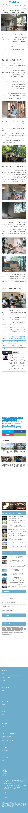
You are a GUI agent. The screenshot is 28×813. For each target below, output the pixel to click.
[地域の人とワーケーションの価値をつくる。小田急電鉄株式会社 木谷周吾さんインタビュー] (4, 582)
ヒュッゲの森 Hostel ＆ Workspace (16, 336)
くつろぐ (18, 427)
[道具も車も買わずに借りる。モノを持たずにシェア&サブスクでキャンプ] (4, 547)
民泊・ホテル (4, 690)
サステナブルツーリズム (6, 627)
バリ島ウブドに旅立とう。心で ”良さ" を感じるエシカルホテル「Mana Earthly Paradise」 (16, 534)
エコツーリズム (19, 632)
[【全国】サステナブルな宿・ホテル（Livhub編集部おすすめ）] (4, 518)
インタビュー (4, 707)
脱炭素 (10, 634)
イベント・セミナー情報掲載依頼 (10, 602)
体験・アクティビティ (12, 417)
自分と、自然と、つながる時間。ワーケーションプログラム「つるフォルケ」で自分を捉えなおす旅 (14, 347)
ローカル (3, 632)
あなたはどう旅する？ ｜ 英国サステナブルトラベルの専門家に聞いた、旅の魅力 (16, 525)
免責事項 (4, 760)
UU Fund (23, 780)
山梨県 (4, 421)
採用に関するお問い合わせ (8, 610)
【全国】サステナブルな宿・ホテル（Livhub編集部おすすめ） (15, 517)
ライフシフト (5, 427)
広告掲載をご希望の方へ (7, 606)
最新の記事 (16, 352)
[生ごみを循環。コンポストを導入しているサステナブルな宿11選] (4, 522)
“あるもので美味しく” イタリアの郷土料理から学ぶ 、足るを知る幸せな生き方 (16, 538)
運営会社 (4, 753)
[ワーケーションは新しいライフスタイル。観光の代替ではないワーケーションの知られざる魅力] (4, 574)
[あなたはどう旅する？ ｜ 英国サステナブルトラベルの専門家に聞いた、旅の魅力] (4, 527)
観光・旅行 (4, 673)
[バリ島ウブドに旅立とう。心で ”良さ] (4, 535)
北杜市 (21, 423)
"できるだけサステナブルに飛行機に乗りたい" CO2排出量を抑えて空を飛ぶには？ (16, 530)
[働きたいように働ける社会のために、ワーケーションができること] (4, 570)
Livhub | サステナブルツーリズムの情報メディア (12, 809)
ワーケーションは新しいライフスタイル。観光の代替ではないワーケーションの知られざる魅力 (16, 574)
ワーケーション (5, 419)
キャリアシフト (12, 427)
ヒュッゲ (9, 425)
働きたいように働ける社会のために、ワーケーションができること (16, 569)
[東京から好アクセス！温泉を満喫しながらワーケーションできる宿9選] (4, 557)
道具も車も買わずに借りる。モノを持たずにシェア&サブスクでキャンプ (16, 547)
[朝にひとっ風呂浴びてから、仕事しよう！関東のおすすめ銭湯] (4, 562)
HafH (15, 632)
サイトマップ (4, 764)
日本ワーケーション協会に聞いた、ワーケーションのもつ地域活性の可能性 (16, 578)
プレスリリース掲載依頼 (7, 598)
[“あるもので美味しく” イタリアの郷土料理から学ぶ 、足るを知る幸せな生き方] (4, 539)
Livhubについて (5, 750)
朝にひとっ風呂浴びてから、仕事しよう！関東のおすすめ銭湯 (16, 561)
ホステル (8, 421)
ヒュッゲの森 (19, 425)
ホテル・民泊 (20, 417)
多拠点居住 (20, 627)
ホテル (3, 630)
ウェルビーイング (6, 423)
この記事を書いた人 (7, 352)
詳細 (14, 788)
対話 (14, 425)
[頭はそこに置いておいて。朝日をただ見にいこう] (4, 543)
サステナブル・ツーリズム (7, 694)
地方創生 (20, 630)
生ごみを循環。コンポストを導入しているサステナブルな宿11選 (16, 521)
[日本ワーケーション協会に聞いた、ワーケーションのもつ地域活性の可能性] (4, 578)
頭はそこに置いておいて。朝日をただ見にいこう (16, 543)
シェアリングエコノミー (9, 630)
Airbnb (11, 632)
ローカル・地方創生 (6, 687)
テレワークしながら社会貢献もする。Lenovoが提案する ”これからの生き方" (16, 585)
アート (16, 630)
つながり (4, 425)
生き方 (16, 423)
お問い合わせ (5, 595)
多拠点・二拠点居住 (6, 683)
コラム (3, 711)
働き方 (21, 421)
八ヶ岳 (12, 423)
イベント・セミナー (6, 714)
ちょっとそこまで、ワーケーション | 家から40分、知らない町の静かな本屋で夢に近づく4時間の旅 (16, 565)
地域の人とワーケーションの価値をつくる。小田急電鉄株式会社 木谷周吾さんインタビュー (16, 581)
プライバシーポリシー (6, 757)
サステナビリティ (14, 419)
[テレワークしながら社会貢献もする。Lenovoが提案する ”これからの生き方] (4, 586)
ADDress (7, 632)
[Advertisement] (14, 382)
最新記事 (4, 417)
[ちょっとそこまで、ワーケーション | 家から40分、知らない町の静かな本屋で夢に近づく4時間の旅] (4, 566)
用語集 (3, 718)
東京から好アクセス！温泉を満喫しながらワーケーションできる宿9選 (16, 557)
